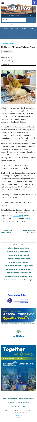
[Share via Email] (9, 60)
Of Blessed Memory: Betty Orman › (29, 231)
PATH (28, 218)
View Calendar (12, 398)
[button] (34, 2)
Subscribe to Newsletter (18, 406)
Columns (14, 37)
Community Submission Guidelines (18, 402)
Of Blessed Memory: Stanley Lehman (18, 259)
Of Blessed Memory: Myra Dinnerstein (18, 252)
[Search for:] (14, 20)
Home (4, 398)
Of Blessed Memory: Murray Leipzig (18, 255)
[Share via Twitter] (2, 60)
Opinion (19, 33)
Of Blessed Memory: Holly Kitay (18, 262)
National (23, 37)
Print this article (7, 51)
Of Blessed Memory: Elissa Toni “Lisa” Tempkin (18, 280)
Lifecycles (4, 43)
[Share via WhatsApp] (12, 60)
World (31, 29)
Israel (24, 29)
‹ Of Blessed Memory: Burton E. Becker (8, 231)
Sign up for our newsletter (18, 25)
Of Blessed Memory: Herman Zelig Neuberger (18, 266)
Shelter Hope (18, 215)
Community (15, 29)
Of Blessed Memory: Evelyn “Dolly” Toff (18, 273)
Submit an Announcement (26, 398)
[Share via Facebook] (6, 60)
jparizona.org (18, 415)
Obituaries (11, 43)
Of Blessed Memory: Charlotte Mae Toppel (18, 276)
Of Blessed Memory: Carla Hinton (18, 248)
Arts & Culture (9, 33)
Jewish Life (29, 33)
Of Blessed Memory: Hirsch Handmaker (18, 269)
